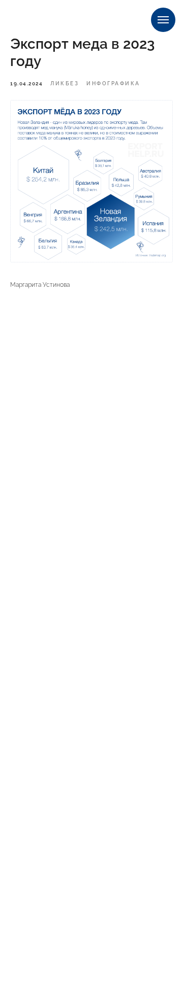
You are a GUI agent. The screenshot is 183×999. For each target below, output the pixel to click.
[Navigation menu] (163, 19)
